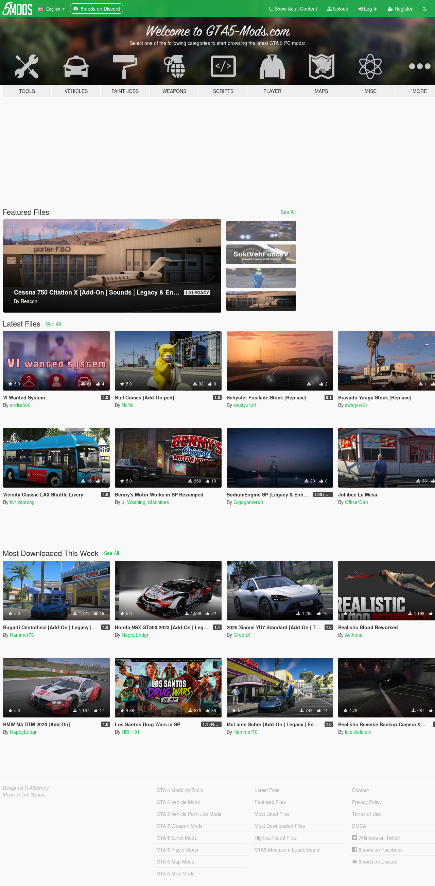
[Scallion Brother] (261, 278)
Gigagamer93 (248, 502)
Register (403, 8)
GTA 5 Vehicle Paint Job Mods (189, 813)
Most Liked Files (272, 813)
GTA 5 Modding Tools (180, 790)
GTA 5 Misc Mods (175, 873)
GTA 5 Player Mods (177, 849)
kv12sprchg (22, 502)
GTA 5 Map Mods (175, 861)
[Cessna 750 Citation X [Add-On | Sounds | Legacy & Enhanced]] (261, 301)
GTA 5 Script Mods (177, 837)
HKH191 (131, 731)
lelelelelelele (358, 731)
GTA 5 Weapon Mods (180, 825)
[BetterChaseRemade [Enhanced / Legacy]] (261, 231)
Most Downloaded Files (280, 825)
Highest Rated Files (276, 837)
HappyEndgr (135, 634)
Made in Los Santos (24, 794)
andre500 (20, 404)
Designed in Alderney (26, 787)
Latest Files (267, 790)
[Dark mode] (425, 8)
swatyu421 (245, 404)
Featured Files (270, 801)
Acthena (354, 634)
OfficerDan (356, 502)
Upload (340, 8)
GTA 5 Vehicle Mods (178, 801)
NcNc (127, 404)
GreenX (241, 634)
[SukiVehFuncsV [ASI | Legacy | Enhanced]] (261, 254)
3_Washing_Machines (145, 502)
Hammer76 (22, 634)
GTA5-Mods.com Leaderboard (287, 849)
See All (288, 211)
